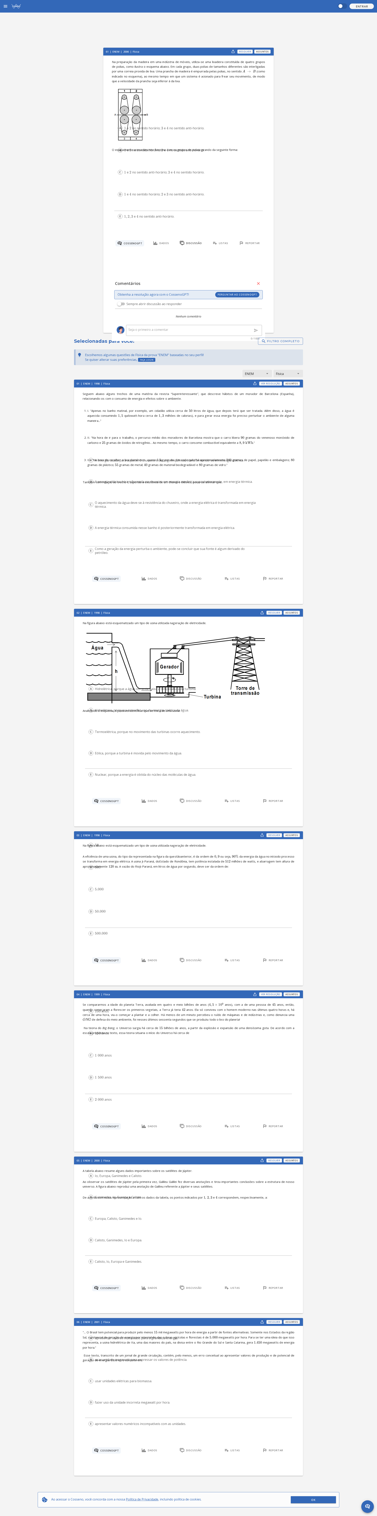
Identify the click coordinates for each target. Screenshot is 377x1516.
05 (78, 1160)
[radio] (120, 128)
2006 (126, 51)
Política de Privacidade (142, 1499)
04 (78, 994)
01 (78, 383)
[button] (362, 6)
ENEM (116, 51)
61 (107, 51)
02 (78, 612)
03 (78, 835)
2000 (97, 1160)
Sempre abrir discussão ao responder (154, 304)
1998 (97, 383)
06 (78, 1322)
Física (136, 51)
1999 (97, 994)
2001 (97, 1322)
